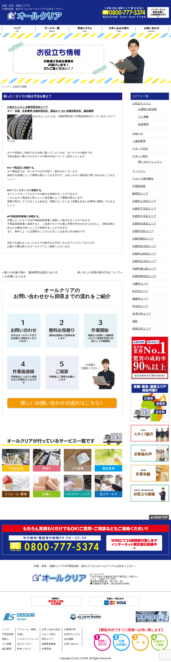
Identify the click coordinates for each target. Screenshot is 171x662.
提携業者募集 (49, 643)
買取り (5, 639)
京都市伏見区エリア (144, 223)
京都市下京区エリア (144, 208)
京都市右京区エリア (144, 246)
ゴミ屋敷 (143, 116)
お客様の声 (70, 629)
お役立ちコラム (16, 107)
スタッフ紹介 (140, 156)
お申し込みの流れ (51, 629)
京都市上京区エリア (144, 201)
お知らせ (137, 133)
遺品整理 (6, 648)
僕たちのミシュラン (150, 161)
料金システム (24, 648)
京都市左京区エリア (144, 261)
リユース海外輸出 (143, 178)
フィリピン (139, 171)
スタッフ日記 (140, 148)
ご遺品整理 (139, 141)
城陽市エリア (140, 298)
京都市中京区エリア (144, 216)
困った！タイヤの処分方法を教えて (28, 96)
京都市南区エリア (143, 238)
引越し (20, 634)
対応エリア (47, 639)
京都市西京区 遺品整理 (80, 110)
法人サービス (24, 643)
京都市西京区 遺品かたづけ (49, 110)
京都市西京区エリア (36, 107)
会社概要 (68, 639)
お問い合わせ (71, 643)
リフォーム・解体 (26, 629)
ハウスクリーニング (27, 639)
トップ (5, 86)
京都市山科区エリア (144, 253)
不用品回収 (139, 186)
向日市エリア (140, 291)
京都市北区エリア (143, 231)
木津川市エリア (141, 313)
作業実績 (46, 648)
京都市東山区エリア (144, 268)
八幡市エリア (140, 283)
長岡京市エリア (141, 328)
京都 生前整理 (23, 110)
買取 (135, 321)
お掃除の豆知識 (147, 109)
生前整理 (143, 124)
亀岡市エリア (140, 193)
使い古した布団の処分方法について (98, 272)
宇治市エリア (140, 306)
